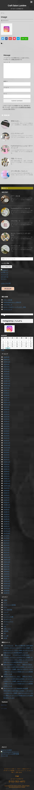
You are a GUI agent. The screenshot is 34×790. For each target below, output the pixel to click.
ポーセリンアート (8, 621)
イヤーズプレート (8, 645)
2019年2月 (6, 500)
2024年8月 (6, 388)
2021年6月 (6, 452)
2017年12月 (6, 528)
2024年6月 (6, 393)
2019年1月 (6, 502)
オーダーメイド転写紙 (9, 605)
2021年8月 (6, 450)
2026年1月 (6, 359)
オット (5, 602)
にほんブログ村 (6, 283)
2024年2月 (6, 397)
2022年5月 (6, 433)
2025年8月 (6, 364)
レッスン (5, 624)
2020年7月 (6, 469)
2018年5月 (6, 516)
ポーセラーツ (7, 619)
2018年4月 (6, 519)
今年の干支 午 (15, 221)
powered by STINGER (19, 787)
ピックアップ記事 (8, 617)
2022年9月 (6, 424)
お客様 (5, 600)
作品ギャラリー (26, 768)
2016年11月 (6, 559)
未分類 (5, 638)
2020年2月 (6, 476)
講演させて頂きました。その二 (12, 676)
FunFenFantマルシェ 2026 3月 (20, 208)
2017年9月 (6, 536)
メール (6, 87)
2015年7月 (6, 593)
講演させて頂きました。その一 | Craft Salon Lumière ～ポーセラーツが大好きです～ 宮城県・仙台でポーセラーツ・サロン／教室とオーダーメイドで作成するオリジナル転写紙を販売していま (18, 681)
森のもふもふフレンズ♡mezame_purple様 (15, 688)
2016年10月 (6, 562)
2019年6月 (6, 495)
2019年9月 (6, 488)
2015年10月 (6, 586)
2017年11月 (6, 531)
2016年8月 (6, 566)
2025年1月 (6, 378)
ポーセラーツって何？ (9, 768)
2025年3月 (6, 374)
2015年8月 (6, 590)
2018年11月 (6, 505)
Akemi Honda (4, 705)
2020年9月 (6, 464)
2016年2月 (6, 578)
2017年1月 (6, 555)
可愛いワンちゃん (16, 158)
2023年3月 (6, 419)
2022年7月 (6, 428)
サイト (5, 93)
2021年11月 (6, 445)
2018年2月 (6, 524)
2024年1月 (6, 400)
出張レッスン (7, 629)
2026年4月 (6, 357)
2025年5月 (6, 369)
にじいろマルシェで (17, 133)
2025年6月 (6, 366)
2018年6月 (6, 514)
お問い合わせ (19, 772)
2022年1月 (6, 440)
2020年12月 (6, 462)
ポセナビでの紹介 (6, 750)
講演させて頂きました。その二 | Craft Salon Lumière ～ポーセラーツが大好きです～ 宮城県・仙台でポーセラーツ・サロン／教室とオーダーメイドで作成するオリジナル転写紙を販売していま (18, 669)
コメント (6, 62)
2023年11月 (6, 404)
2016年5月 (6, 574)
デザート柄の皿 (15, 196)
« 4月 (2, 350)
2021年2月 (6, 457)
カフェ (5, 607)
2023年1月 (6, 421)
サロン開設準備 (7, 609)
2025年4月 (6, 371)
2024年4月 (6, 395)
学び (4, 633)
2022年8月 (6, 426)
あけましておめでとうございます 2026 (14, 307)
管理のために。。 (16, 121)
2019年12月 (6, 481)
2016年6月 (6, 571)
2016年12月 (6, 557)
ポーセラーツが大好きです (17, 779)
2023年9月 (6, 407)
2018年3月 (6, 521)
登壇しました (7, 655)
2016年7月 (6, 569)
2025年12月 (6, 362)
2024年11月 (6, 383)
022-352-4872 (17, 781)
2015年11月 (6, 583)
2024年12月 (6, 381)
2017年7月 (6, 540)
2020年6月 (6, 471)
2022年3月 (6, 435)
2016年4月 (6, 576)
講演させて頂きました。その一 (12, 664)
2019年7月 (6, 493)
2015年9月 (6, 588)
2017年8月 (6, 538)
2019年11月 (6, 483)
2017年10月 (6, 533)
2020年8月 (6, 466)
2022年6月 (6, 431)
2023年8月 (6, 409)
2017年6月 (6, 543)
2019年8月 (6, 490)
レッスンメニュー (20, 770)
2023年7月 (6, 412)
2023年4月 (6, 416)
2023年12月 (6, 402)
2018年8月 (6, 509)
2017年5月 (6, 545)
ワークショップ (15, 246)
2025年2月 (6, 376)
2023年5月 (6, 414)
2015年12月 (6, 581)
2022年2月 (6, 438)
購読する (5, 188)
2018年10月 (6, 507)
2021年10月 (6, 447)
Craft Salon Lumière (17, 5)
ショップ (5, 612)
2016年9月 (6, 564)
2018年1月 (6, 526)
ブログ (18, 768)
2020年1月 (6, 478)
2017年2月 (6, 552)
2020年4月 (6, 474)
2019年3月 (6, 497)
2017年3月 (6, 550)
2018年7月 (6, 512)
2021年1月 (6, 459)
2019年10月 (6, 485)
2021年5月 (6, 455)
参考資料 (5, 631)
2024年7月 (6, 390)
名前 (5, 81)
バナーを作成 (4, 708)
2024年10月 (6, 385)
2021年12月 (6, 443)
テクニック (6, 614)
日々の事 (5, 636)
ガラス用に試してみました (19, 171)
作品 (4, 626)
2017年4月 (6, 547)
